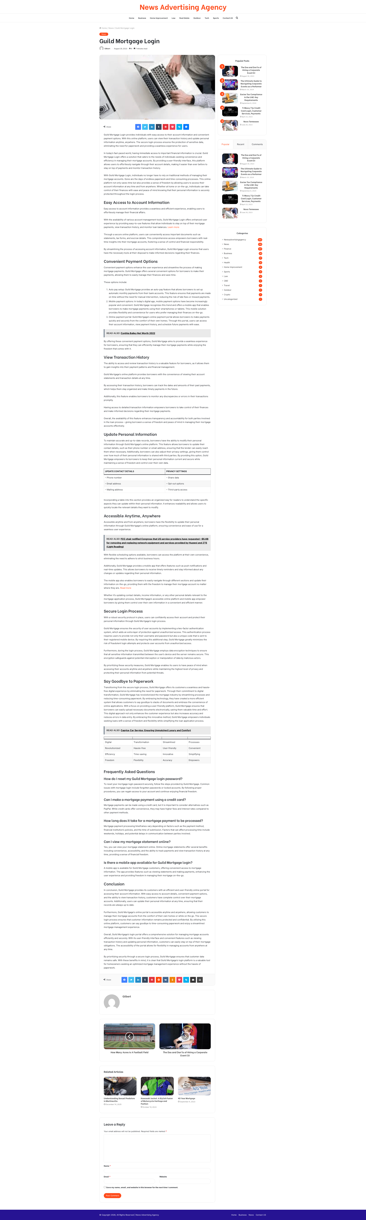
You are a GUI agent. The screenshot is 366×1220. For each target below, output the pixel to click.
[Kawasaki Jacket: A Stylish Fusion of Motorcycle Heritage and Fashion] (157, 1086)
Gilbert (107, 48)
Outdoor (197, 17)
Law (173, 17)
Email (107, 1177)
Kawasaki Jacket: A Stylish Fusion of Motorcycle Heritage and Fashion (157, 1101)
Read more (125, 588)
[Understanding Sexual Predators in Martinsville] (120, 1086)
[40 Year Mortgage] (194, 1086)
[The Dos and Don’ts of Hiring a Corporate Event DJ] (230, 71)
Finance (227, 249)
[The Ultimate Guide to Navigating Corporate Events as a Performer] (230, 84)
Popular (225, 144)
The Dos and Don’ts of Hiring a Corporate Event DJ (251, 70)
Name (107, 1166)
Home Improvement (159, 17)
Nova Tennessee (251, 121)
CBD (226, 281)
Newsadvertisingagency (235, 239)
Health (227, 262)
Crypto (227, 294)
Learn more (173, 227)
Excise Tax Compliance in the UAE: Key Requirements (251, 97)
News (111, 28)
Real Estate (184, 17)
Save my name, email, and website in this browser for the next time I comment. (142, 1187)
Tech (207, 17)
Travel (227, 285)
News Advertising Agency (147, 1215)
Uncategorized (230, 299)
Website (163, 1177)
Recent (240, 144)
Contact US (228, 17)
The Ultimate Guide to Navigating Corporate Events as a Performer (251, 83)
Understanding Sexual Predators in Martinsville (119, 1099)
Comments (257, 144)
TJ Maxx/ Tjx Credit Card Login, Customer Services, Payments (251, 110)
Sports (216, 17)
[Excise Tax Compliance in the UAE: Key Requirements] (230, 98)
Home (131, 17)
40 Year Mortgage (186, 1098)
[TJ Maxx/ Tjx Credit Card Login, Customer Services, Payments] (230, 111)
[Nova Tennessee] (230, 125)
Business (142, 17)
